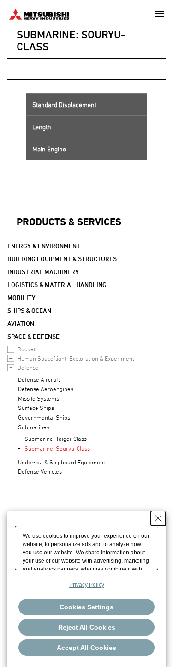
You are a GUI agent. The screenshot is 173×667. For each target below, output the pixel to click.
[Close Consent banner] (158, 518)
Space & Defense (33, 336)
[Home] (39, 13)
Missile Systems (38, 398)
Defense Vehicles (40, 471)
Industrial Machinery (43, 272)
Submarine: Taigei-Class (55, 438)
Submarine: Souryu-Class (57, 448)
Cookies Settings (86, 607)
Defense (28, 367)
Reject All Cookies (86, 627)
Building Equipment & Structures (62, 259)
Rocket (27, 349)
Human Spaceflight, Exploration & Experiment (76, 358)
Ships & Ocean (29, 310)
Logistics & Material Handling (57, 284)
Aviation (20, 323)
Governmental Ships (44, 417)
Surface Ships (36, 407)
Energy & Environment (43, 246)
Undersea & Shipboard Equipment (61, 462)
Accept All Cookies (86, 647)
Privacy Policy (86, 585)
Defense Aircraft (39, 379)
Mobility (21, 297)
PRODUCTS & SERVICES (69, 222)
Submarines (33, 427)
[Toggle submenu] (10, 349)
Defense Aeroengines (45, 388)
